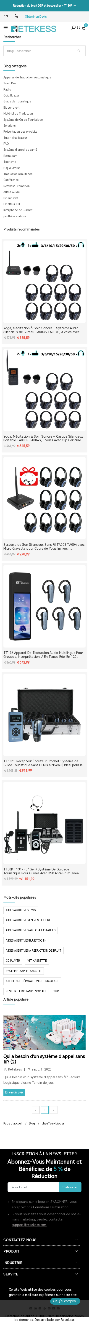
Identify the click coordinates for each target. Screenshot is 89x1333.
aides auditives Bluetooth (26, 940)
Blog (32, 1123)
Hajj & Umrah (12, 168)
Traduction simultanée (17, 174)
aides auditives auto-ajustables (30, 930)
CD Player (13, 960)
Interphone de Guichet (17, 210)
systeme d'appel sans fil (24, 971)
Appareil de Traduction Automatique (27, 77)
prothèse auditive (14, 216)
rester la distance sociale (26, 991)
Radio (7, 89)
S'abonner (70, 1187)
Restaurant (10, 156)
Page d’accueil (12, 1123)
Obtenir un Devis (36, 16)
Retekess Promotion (16, 186)
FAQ (6, 143)
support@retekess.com (29, 1225)
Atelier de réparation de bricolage (32, 981)
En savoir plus (14, 1092)
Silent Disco (10, 83)
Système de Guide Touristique (23, 119)
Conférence (10, 180)
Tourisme (9, 161)
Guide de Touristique (17, 101)
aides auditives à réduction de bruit (33, 950)
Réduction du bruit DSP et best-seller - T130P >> (44, 5)
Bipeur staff (10, 198)
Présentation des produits (20, 131)
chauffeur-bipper (53, 1123)
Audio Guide (11, 192)
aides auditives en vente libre (28, 920)
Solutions (9, 125)
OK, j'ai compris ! (65, 1301)
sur (56, 991)
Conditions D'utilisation (50, 1207)
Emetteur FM (11, 204)
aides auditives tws (21, 910)
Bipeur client (11, 107)
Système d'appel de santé (20, 149)
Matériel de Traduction (18, 113)
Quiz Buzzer (11, 95)
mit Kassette (37, 960)
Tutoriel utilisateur (15, 137)
